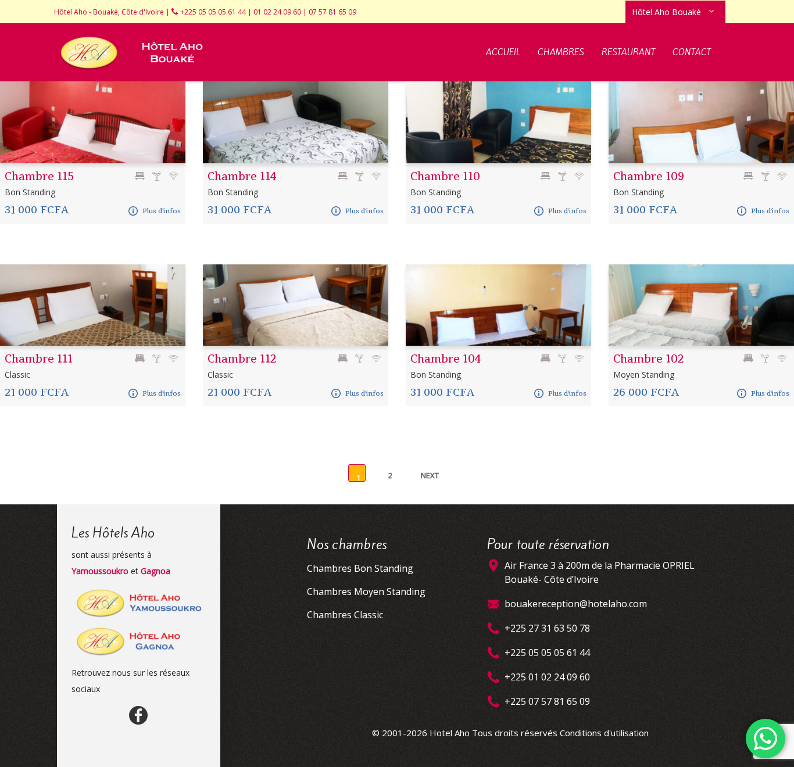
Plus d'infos (161, 211)
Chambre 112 (242, 359)
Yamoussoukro (99, 570)
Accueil (503, 52)
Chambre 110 (445, 176)
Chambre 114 (242, 176)
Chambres (561, 52)
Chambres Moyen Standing (366, 591)
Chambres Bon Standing (360, 568)
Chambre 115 (39, 176)
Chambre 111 (39, 359)
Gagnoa (155, 570)
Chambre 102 (648, 359)
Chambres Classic (345, 614)
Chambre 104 (445, 359)
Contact (692, 52)
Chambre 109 (648, 176)
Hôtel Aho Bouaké (666, 11)
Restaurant (628, 52)
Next (430, 475)
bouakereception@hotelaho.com (576, 603)
